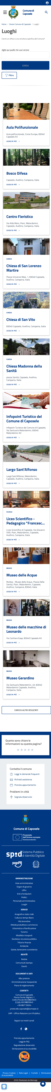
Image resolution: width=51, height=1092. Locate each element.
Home (4, 24)
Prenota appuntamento (24, 1038)
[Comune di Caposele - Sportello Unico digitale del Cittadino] (13, 12)
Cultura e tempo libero (24, 917)
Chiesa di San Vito (20, 319)
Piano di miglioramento (24, 985)
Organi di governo (24, 886)
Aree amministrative (24, 883)
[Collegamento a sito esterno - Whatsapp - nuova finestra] (26, 1028)
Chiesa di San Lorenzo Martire (23, 268)
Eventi (24, 966)
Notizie (24, 959)
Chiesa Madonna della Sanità (24, 368)
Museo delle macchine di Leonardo (26, 629)
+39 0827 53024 (24, 1005)
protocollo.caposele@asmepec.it (24, 1008)
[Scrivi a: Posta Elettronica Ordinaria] (24, 1011)
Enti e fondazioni (24, 893)
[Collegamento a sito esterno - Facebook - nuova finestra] (21, 1028)
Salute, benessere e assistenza (24, 949)
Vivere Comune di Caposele (20, 24)
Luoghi (24, 904)
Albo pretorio (24, 978)
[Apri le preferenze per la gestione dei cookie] (4, 1087)
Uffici (24, 890)
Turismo (24, 931)
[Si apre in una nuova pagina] (24, 1056)
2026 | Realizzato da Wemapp (25, 1080)
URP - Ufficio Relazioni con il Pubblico (24, 1013)
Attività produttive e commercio (24, 924)
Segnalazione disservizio (24, 1045)
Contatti (24, 990)
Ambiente (24, 946)
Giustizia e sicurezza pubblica (24, 938)
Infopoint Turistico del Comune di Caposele (24, 418)
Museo (9, 568)
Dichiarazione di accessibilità (24, 1048)
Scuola (9, 512)
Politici (24, 897)
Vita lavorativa (24, 921)
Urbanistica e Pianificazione (24, 928)
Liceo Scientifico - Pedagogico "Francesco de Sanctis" (25, 523)
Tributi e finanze (24, 942)
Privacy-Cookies (9, 1072)
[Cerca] (46, 12)
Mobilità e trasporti (24, 935)
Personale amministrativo (24, 900)
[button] (47, 2)
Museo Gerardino (20, 678)
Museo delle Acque (21, 575)
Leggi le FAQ (24, 1041)
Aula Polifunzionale (22, 127)
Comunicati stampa (24, 962)
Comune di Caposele (28, 12)
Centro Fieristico (19, 216)
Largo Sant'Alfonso (21, 469)
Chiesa (9, 259)
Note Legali (23, 1072)
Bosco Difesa (16, 173)
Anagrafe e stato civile (24, 914)
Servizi (24, 909)
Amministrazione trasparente (24, 981)
